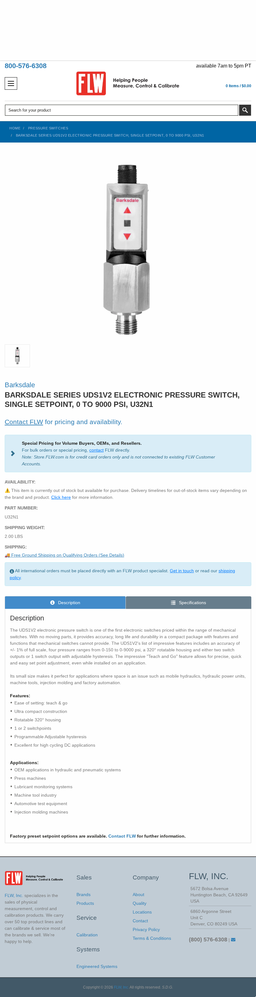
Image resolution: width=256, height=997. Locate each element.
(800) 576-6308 (208, 939)
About (138, 894)
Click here (61, 497)
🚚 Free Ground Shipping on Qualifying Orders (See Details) (64, 555)
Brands (83, 894)
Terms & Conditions (152, 938)
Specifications (192, 602)
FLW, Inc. (121, 987)
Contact (140, 920)
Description (68, 602)
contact (96, 450)
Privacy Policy (146, 929)
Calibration (87, 934)
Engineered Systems (96, 966)
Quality (139, 903)
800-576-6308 (26, 66)
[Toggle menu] (11, 83)
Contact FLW (24, 421)
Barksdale (20, 385)
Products (85, 903)
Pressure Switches (48, 128)
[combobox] (121, 110)
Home (14, 128)
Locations (142, 911)
